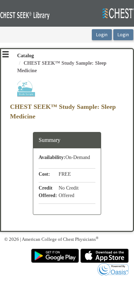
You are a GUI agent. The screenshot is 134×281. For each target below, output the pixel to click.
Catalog (25, 55)
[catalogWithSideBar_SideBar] (5, 55)
